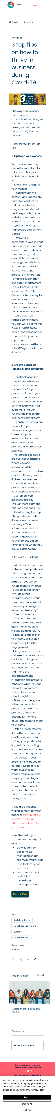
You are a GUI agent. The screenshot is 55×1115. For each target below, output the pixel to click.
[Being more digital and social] (29, 992)
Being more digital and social (26, 1010)
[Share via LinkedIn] (27, 959)
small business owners (24, 926)
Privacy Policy (37, 1089)
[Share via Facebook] (12, 959)
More (27, 22)
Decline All (27, 1103)
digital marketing (22, 920)
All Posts (13, 22)
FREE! (28, 1071)
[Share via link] (35, 959)
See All (40, 975)
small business (20, 938)
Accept (27, 1097)
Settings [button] (27, 1109)
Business (17, 932)
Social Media (17, 945)
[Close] (50, 1079)
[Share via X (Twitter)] (20, 959)
